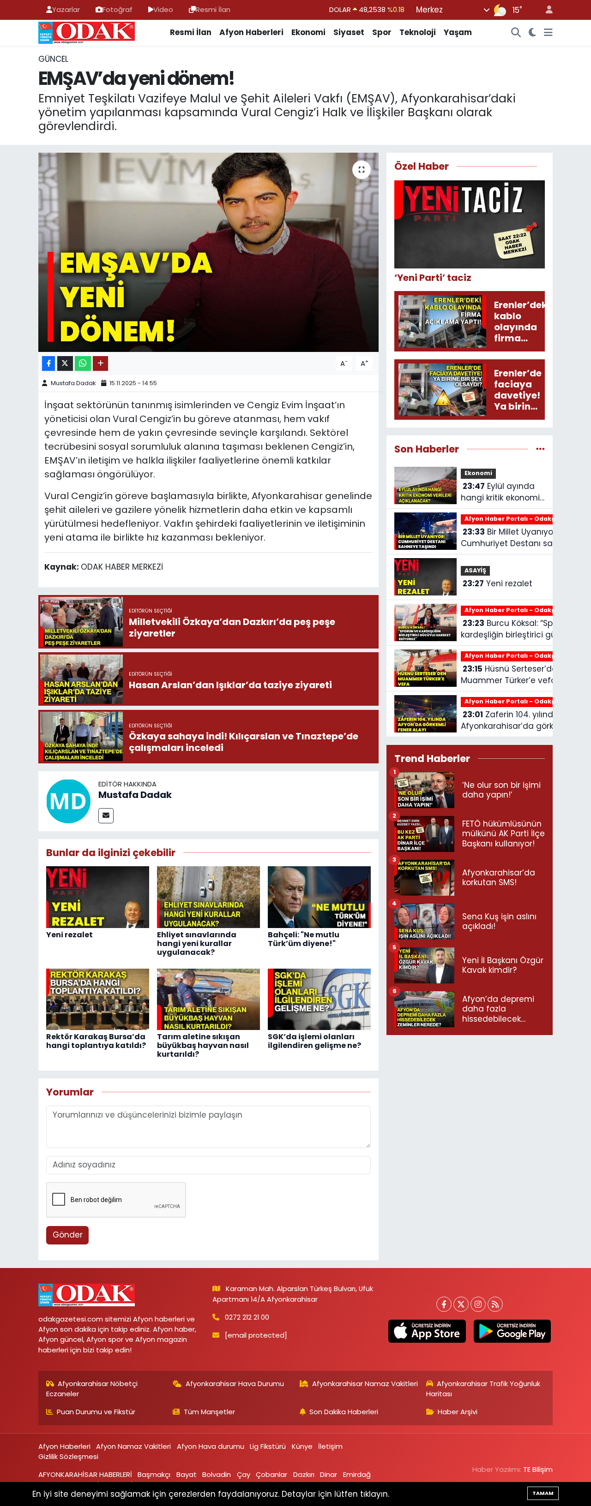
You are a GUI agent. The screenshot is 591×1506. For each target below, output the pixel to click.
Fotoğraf (118, 9)
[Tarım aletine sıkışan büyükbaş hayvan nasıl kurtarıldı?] (208, 998)
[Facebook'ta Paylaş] (48, 363)
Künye (302, 1446)
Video (163, 9)
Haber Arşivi (457, 1412)
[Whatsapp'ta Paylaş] (83, 363)
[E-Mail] (106, 815)
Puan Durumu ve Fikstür (96, 1412)
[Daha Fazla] (100, 363)
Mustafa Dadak (73, 383)
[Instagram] (478, 1304)
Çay (243, 1474)
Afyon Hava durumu (210, 1446)
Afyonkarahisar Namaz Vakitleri (365, 1383)
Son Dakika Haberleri (343, 1412)
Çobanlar (271, 1474)
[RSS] (495, 1304)
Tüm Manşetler (209, 1412)
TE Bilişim (538, 1469)
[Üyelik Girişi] (545, 10)
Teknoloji (417, 32)
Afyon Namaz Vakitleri (133, 1446)
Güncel (53, 59)
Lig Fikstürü (268, 1446)
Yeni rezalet (69, 934)
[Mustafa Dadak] (68, 800)
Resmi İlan (213, 9)
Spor (382, 32)
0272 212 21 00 (247, 1317)
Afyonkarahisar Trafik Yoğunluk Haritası (483, 1389)
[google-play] (512, 1331)
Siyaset (348, 32)
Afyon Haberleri (251, 32)
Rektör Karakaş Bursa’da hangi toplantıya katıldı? (96, 1041)
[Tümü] (540, 448)
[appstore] (427, 1331)
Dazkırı (303, 1474)
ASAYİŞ (475, 570)
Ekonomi (308, 32)
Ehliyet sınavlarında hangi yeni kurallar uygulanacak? (196, 943)
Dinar (328, 1474)
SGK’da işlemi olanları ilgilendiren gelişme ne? (314, 1041)
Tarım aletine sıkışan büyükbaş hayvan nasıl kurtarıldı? (203, 1045)
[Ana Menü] (548, 33)
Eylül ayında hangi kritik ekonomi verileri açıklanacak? (501, 492)
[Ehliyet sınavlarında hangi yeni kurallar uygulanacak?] (208, 896)
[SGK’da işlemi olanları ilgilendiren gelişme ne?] (319, 998)
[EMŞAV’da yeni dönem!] (208, 252)
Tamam (543, 1493)
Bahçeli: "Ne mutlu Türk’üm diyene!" (303, 939)
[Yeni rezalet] (97, 896)
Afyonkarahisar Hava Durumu (235, 1383)
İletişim (330, 1446)
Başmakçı (154, 1474)
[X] (461, 1304)
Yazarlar (66, 9)
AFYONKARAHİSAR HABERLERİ (85, 1474)
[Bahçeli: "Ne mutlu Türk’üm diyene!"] (319, 896)
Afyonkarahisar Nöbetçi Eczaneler (92, 1389)
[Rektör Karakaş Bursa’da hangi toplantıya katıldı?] (97, 998)
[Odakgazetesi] (86, 32)
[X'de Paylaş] (65, 363)
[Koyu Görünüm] (532, 33)
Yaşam (458, 32)
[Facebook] (444, 1304)
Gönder (68, 1234)
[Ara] (516, 33)
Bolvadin (216, 1474)
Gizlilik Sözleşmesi (68, 1456)
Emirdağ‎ (357, 1474)
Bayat (186, 1474)
